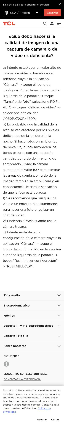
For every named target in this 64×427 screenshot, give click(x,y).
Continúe (52, 12)
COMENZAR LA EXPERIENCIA (22, 379)
